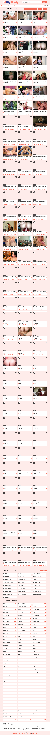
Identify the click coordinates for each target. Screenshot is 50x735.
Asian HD (24, 663)
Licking (24, 642)
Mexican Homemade (37, 576)
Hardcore (36, 114)
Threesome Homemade (8, 582)
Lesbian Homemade (37, 591)
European (25, 279)
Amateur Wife (9, 615)
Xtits (35, 127)
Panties (24, 701)
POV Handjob (9, 630)
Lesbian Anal (24, 678)
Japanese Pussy (24, 627)
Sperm (15, 505)
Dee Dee (35, 189)
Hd (8, 294)
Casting (29, 114)
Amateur (10, 54)
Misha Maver (36, 129)
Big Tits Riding (24, 684)
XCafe (20, 67)
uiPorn (20, 82)
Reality (35, 99)
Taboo (39, 678)
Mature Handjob (9, 642)
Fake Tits (39, 606)
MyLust (35, 22)
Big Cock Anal (39, 609)
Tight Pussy (14, 159)
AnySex (5, 52)
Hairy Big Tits (39, 657)
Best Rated (24, 5)
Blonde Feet (39, 716)
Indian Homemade (7, 588)
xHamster (6, 22)
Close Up (39, 54)
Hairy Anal (39, 713)
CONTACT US (34, 733)
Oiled (39, 645)
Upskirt (39, 429)
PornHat (20, 37)
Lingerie (5, 99)
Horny (24, 609)
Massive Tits (24, 657)
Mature (39, 681)
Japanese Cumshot (9, 666)
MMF (24, 636)
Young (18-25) (39, 624)
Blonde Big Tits (9, 645)
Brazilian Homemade (7, 594)
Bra (27, 505)
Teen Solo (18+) (9, 675)
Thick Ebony (9, 707)
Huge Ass (39, 648)
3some (24, 633)
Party (20, 249)
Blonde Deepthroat (39, 615)
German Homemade (37, 594)
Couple (5, 144)
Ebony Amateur (9, 624)
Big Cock (41, 144)
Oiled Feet (9, 648)
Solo (29, 84)
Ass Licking (39, 672)
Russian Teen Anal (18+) (8, 591)
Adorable (24, 645)
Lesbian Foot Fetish (24, 719)
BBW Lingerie (9, 633)
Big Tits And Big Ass (24, 603)
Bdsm (39, 535)
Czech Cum (9, 689)
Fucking (24, 648)
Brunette (9, 219)
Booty (12, 204)
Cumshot (27, 99)
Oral (28, 54)
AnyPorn (5, 142)
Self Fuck (9, 636)
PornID (20, 398)
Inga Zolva (21, 144)
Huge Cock (39, 666)
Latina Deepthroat (39, 642)
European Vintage (9, 663)
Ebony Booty (39, 612)
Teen (13, 69)
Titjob (9, 681)
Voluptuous (24, 612)
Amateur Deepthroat (39, 695)
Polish (24, 639)
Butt (22, 189)
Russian (43, 54)
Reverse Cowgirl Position (9, 669)
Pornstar (42, 219)
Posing (39, 669)
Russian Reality (21, 582)
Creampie (9, 606)
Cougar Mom (9, 701)
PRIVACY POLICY (22, 733)
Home (3, 5)
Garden (39, 663)
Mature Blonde (39, 654)
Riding (35, 399)
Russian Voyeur (21, 576)
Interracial (9, 618)
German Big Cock (39, 710)
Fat (9, 639)
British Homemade (7, 573)
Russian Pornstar (6, 597)
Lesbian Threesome (39, 684)
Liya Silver (36, 354)
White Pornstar (9, 698)
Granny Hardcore (9, 719)
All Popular (10, 5)
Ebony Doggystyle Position (9, 713)
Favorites (47, 5)
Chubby (24, 129)
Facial (28, 399)
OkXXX (20, 52)
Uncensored (39, 618)
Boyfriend (24, 651)
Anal (43, 69)
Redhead (20, 84)
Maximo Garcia (6, 324)
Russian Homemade (7, 585)
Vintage (29, 204)
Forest (24, 704)
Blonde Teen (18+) (9, 716)
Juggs (39, 603)
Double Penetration (24, 606)
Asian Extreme (9, 684)
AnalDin (20, 22)
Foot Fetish (24, 689)
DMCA (27, 733)
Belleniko (35, 69)
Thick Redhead (9, 710)
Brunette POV (24, 692)
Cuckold (9, 627)
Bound (9, 657)
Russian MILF (6, 576)
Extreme (9, 603)
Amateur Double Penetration (24, 675)
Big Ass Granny (39, 707)
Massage (5, 520)
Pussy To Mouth (24, 624)
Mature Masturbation (24, 716)
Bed (9, 692)
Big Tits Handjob (24, 630)
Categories (32, 5)
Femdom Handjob (24, 695)
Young (5, 174)
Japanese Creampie (9, 686)
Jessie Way (36, 565)
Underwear (43, 99)
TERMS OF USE (16, 733)
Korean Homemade (22, 594)
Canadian (39, 675)
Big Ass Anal (9, 621)
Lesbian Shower (24, 681)
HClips (20, 383)
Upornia (5, 127)
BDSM (39, 704)
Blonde (13, 129)
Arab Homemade (36, 579)
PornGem (35, 338)
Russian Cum (20, 573)
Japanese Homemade (22, 588)
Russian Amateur (36, 585)
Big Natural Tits (6, 550)
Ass (14, 54)
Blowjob (24, 54)
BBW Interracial (9, 654)
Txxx (35, 248)
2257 (30, 733)
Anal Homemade (21, 579)
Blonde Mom (9, 660)
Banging (39, 636)
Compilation (24, 707)
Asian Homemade (21, 585)
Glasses (42, 339)
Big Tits (43, 84)
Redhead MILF (9, 704)
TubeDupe (36, 323)
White (39, 689)
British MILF (39, 692)
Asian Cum (39, 719)
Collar (24, 666)
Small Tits (25, 69)
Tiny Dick (24, 686)
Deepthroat (25, 294)
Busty (9, 204)
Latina (24, 660)
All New (16, 5)
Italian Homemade (36, 573)
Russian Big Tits (21, 591)
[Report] (16, 22)
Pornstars (40, 5)
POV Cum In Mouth (39, 701)
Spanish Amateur (24, 669)
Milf (39, 114)
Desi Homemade (36, 582)
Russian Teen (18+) (7, 579)
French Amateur (24, 698)
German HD (24, 672)
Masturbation (10, 99)
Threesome (6, 54)
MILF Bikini (9, 672)
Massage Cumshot (39, 698)
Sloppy (24, 710)
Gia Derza (21, 204)
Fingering (28, 129)
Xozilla (35, 533)
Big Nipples (39, 660)
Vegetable (9, 695)
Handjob (13, 114)
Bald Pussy (24, 615)
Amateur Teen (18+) (39, 621)
